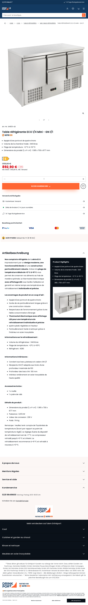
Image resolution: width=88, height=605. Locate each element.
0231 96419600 (9, 494)
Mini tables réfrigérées (48, 23)
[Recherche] (83, 15)
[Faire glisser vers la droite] (48, 120)
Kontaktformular (22, 501)
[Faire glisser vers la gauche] (39, 120)
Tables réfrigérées (30, 23)
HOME (11, 23)
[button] (78, 8)
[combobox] (44, 15)
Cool (18, 23)
